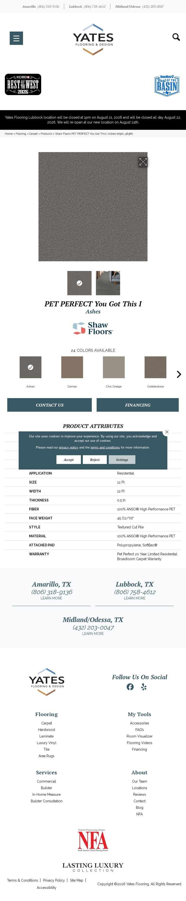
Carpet (33, 133)
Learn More (51, 598)
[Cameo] (72, 367)
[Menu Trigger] (16, 38)
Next (151, 280)
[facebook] (130, 687)
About (139, 772)
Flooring (21, 133)
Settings (122, 459)
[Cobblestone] (155, 367)
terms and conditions (105, 447)
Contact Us (49, 405)
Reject (95, 459)
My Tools (139, 714)
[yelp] (144, 687)
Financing (137, 405)
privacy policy (68, 447)
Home (9, 133)
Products (46, 133)
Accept (69, 459)
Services (46, 772)
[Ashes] (30, 367)
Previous (34, 280)
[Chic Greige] (114, 367)
